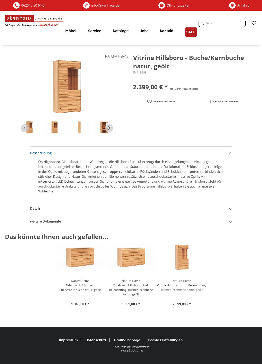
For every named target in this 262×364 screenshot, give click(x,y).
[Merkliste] (254, 23)
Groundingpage (127, 340)
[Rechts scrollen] (109, 128)
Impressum (68, 340)
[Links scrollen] (25, 128)
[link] (71, 31)
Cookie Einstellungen (165, 340)
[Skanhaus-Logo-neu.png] (34, 22)
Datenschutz (95, 340)
